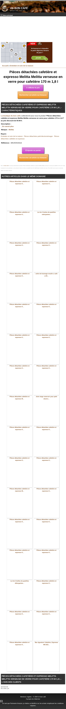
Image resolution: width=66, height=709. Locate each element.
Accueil (5, 66)
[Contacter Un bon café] (33, 701)
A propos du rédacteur (33, 699)
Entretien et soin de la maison (21, 66)
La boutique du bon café (10, 116)
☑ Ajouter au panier (33, 150)
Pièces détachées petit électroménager (38, 136)
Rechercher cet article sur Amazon (33, 95)
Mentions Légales (26, 697)
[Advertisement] (33, 29)
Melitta (11, 130)
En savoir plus (8, 126)
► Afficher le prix (33, 88)
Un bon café (19, 8)
